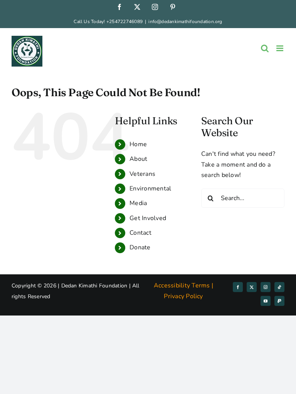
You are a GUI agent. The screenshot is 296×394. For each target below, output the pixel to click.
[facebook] (238, 287)
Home (138, 144)
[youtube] (266, 301)
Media (138, 203)
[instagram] (266, 287)
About (138, 159)
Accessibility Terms (182, 285)
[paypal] (279, 301)
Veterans (142, 174)
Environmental (150, 188)
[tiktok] (279, 287)
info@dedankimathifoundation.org (185, 21)
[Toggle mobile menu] (280, 48)
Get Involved (148, 218)
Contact (140, 233)
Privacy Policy (183, 296)
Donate (140, 247)
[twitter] (252, 287)
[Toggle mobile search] (265, 48)
